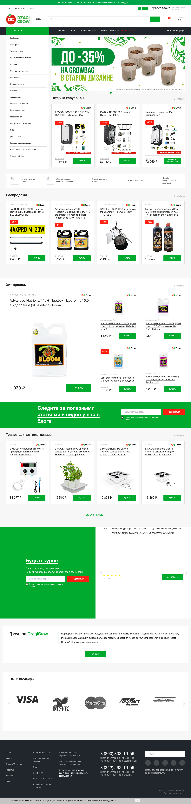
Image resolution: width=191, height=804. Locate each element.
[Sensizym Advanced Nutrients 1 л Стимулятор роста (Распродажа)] (118, 361)
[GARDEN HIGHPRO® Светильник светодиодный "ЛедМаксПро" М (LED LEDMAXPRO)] (27, 237)
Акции (72, 31)
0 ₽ (179, 20)
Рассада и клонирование (20, 143)
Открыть (95, 654)
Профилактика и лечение (21, 58)
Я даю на (142, 418)
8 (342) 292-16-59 (117, 768)
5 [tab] (115, 92)
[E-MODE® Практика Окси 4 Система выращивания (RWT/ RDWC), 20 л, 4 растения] (163, 477)
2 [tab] (102, 92)
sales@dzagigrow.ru (155, 773)
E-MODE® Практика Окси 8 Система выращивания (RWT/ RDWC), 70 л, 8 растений (115, 452)
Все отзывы (172, 577)
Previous (51, 63)
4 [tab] (110, 92)
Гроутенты (14, 64)
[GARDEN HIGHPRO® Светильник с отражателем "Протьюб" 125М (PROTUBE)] (118, 237)
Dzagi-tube (38, 773)
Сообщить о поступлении (172, 161)
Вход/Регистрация (41, 753)
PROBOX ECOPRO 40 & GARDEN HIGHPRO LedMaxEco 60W (72, 113)
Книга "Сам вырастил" (43, 779)
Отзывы (103, 31)
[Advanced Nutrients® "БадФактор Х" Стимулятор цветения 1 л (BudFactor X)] (163, 360)
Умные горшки (16, 51)
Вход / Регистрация (176, 31)
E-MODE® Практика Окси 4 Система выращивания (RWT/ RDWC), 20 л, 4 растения (160, 452)
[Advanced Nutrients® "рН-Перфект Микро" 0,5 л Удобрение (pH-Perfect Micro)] (163, 307)
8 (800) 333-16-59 (117, 754)
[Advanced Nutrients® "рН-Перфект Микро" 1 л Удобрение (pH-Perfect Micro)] (118, 307)
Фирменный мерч (17, 156)
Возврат (10, 776)
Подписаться (174, 412)
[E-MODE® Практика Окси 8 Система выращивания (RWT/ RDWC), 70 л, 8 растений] (118, 477)
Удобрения (14, 38)
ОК (137, 801)
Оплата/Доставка (14, 764)
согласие (133, 417)
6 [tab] (119, 92)
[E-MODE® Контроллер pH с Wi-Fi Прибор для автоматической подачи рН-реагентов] (27, 477)
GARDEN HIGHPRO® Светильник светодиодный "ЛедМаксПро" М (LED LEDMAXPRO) (27, 212)
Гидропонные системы (19, 104)
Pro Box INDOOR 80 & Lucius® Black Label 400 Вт (115, 113)
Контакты (114, 31)
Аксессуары (15, 97)
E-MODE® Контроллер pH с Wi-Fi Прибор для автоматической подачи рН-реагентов (27, 452)
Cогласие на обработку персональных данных (70, 763)
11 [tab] (140, 92)
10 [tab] (136, 92)
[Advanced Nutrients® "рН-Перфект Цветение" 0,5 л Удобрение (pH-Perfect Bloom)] (50, 350)
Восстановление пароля (41, 760)
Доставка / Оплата (87, 31)
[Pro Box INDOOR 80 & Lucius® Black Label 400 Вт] (118, 138)
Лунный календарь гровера (42, 786)
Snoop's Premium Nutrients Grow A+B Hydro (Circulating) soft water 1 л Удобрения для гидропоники (162, 212)
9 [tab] (131, 92)
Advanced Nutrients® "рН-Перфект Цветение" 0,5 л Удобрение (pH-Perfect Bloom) (49, 303)
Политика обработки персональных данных (69, 754)
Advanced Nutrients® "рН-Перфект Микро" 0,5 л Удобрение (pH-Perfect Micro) (163, 327)
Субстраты (14, 45)
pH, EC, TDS (15, 136)
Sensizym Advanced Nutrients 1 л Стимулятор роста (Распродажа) (117, 379)
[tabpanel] (119, 64)
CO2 (12, 130)
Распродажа (128, 31)
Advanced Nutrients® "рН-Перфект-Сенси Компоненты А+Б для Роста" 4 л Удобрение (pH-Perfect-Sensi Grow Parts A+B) (72, 213)
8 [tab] (127, 92)
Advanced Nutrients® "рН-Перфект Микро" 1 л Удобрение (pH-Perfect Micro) (118, 327)
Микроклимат (16, 117)
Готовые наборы (17, 84)
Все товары (179, 99)
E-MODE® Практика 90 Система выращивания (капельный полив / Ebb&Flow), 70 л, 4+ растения (72, 452)
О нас (8, 753)
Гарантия (10, 770)
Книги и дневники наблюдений (23, 150)
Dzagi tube (20, 8)
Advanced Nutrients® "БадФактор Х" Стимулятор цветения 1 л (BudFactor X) (162, 380)
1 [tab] (98, 92)
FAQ (8, 781)
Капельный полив (17, 110)
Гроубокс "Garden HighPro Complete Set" (159, 113)
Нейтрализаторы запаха (20, 123)
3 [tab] (106, 92)
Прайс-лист (61, 31)
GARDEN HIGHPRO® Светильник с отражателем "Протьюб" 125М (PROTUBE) (118, 212)
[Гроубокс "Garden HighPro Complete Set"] (163, 138)
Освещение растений (19, 71)
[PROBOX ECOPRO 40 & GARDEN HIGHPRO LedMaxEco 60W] (73, 138)
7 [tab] (123, 92)
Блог (8, 8)
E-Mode (13, 91)
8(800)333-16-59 (161, 8)
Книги (32, 8)
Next (183, 63)
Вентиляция (15, 78)
